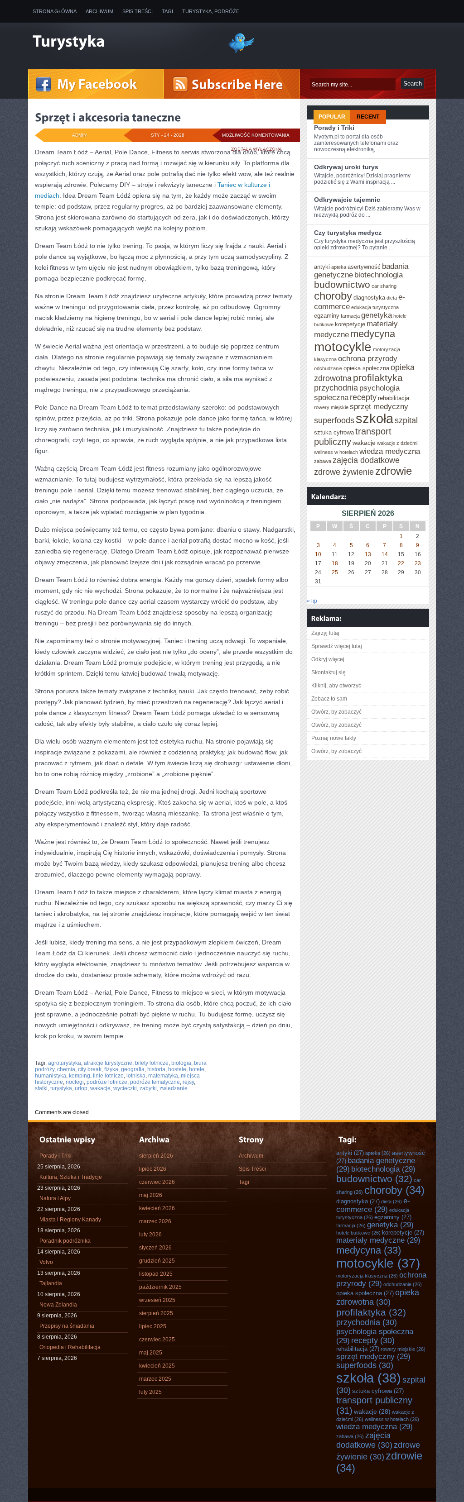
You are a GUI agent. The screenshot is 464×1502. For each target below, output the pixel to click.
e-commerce (373, 1205)
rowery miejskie (331, 407)
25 (335, 572)
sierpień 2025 (156, 1313)
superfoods (334, 420)
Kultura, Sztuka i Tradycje (70, 1177)
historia (156, 1069)
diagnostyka (369, 297)
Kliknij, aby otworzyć (336, 685)
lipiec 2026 (152, 1169)
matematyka (163, 1076)
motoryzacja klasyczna (367, 1275)
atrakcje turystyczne (108, 1063)
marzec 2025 (155, 1379)
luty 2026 (150, 1234)
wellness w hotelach (336, 452)
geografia (133, 1069)
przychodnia (336, 387)
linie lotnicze (108, 1076)
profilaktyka (378, 377)
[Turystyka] (123, 42)
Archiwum (99, 11)
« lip (312, 601)
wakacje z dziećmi (397, 443)
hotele (196, 1069)
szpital (406, 420)
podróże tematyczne (155, 1082)
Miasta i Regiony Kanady (70, 1219)
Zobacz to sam (329, 699)
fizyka (111, 1069)
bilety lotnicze (152, 1063)
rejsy (188, 1082)
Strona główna (55, 11)
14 (385, 554)
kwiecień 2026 (157, 1208)
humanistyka (50, 1076)
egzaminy (326, 315)
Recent (368, 117)
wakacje (100, 1088)
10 (318, 554)
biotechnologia (378, 275)
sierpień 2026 (156, 1156)
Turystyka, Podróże (210, 11)
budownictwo (342, 284)
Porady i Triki (334, 127)
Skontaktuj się (328, 672)
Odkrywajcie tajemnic (347, 199)
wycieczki (125, 1088)
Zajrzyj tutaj (325, 633)
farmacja (350, 316)
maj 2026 (150, 1195)
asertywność (364, 266)
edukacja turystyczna (375, 307)
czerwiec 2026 (157, 1182)
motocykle (343, 347)
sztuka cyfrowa (334, 432)
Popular (332, 117)
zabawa (322, 461)
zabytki (148, 1088)
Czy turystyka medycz (348, 232)
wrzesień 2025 (157, 1300)
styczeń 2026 (155, 1248)
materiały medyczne (378, 1240)
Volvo (46, 1262)
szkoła (374, 418)
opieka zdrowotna (377, 1297)
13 (368, 554)
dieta (392, 297)
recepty (363, 397)
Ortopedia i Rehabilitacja (70, 1347)
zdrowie (393, 471)
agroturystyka (64, 1063)
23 (418, 563)
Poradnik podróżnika (65, 1241)
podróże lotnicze (107, 1082)
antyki (322, 266)
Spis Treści (137, 11)
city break (90, 1069)
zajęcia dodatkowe (366, 460)
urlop (81, 1088)
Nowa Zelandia (58, 1305)
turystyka (61, 1088)
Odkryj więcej (327, 659)
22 (401, 563)
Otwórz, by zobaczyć (336, 712)
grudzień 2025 (157, 1261)
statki (41, 1088)
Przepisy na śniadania (66, 1326)
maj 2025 (150, 1352)
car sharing (384, 286)
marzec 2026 (155, 1221)
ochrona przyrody (367, 358)
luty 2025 (150, 1392)
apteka (338, 267)
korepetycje (350, 324)
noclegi (75, 1082)
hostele (177, 1069)
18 (335, 563)
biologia (181, 1063)
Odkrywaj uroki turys (346, 167)
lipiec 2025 (152, 1326)
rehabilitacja (393, 398)
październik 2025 (160, 1287)
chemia (66, 1069)
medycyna (372, 333)
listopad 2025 (156, 1274)
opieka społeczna (366, 368)
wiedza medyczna (389, 451)
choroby (333, 296)
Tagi (167, 11)
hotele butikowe (358, 1232)
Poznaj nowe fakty (333, 738)
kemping (79, 1076)
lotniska (135, 1076)
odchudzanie (328, 368)
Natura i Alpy (55, 1198)
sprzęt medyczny (379, 406)
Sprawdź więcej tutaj (336, 646)
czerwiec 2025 (157, 1339)
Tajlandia (50, 1283)
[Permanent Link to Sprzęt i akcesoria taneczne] (108, 117)
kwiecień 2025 (157, 1366)
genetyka (376, 315)
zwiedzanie (174, 1088)
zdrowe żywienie (344, 472)
